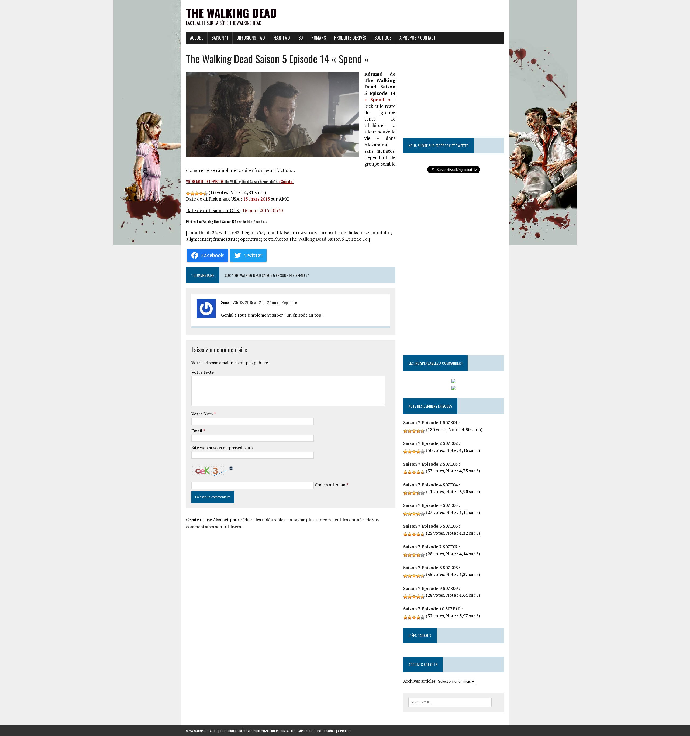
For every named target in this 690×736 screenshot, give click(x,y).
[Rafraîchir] (231, 467)
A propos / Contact (417, 38)
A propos (344, 730)
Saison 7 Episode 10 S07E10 (431, 609)
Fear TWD (281, 38)
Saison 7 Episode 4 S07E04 (430, 485)
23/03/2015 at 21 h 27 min (255, 302)
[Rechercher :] (450, 702)
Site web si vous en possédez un (222, 447)
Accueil (196, 38)
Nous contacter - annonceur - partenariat (303, 730)
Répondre (289, 302)
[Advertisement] (406, 12)
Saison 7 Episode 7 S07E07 (430, 547)
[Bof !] (188, 193)
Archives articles (419, 681)
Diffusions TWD (251, 38)
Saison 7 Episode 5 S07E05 (430, 505)
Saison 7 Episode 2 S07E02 (430, 443)
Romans (318, 38)
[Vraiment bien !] (201, 193)
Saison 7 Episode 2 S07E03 (430, 464)
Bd (300, 38)
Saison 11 (220, 38)
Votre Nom (202, 414)
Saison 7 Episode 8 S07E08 (430, 567)
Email (197, 431)
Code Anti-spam (331, 485)
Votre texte (202, 372)
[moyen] (192, 193)
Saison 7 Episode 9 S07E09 (430, 588)
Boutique (382, 38)
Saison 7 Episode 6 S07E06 (430, 526)
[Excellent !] (205, 193)
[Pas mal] (197, 193)
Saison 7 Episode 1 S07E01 (430, 422)
